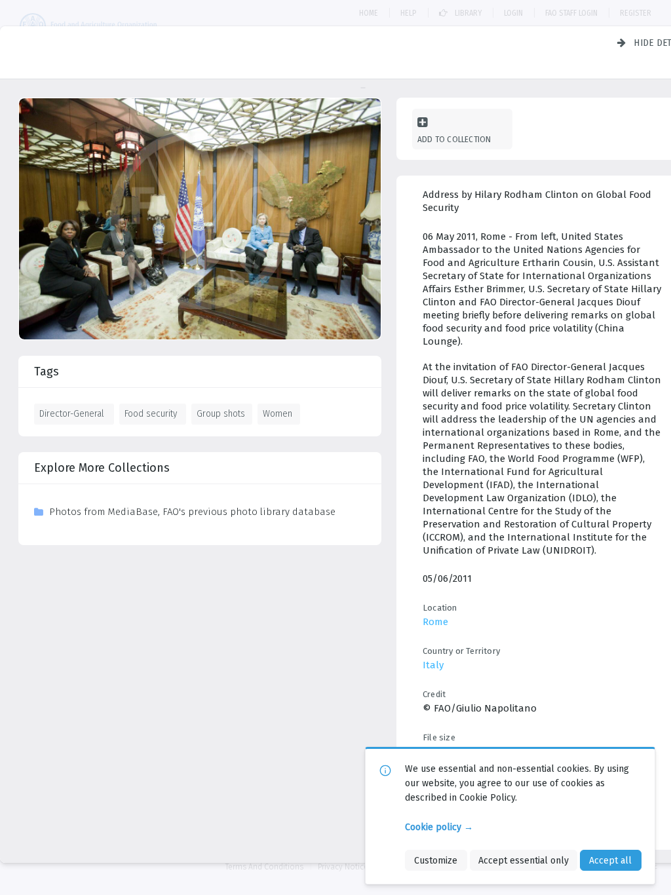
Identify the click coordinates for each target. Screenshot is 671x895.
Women (277, 413)
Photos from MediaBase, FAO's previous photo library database (192, 512)
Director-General (71, 413)
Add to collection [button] (454, 139)
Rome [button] (435, 622)
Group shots (221, 413)
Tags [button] (46, 371)
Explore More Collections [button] (102, 468)
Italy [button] (433, 665)
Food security (151, 413)
